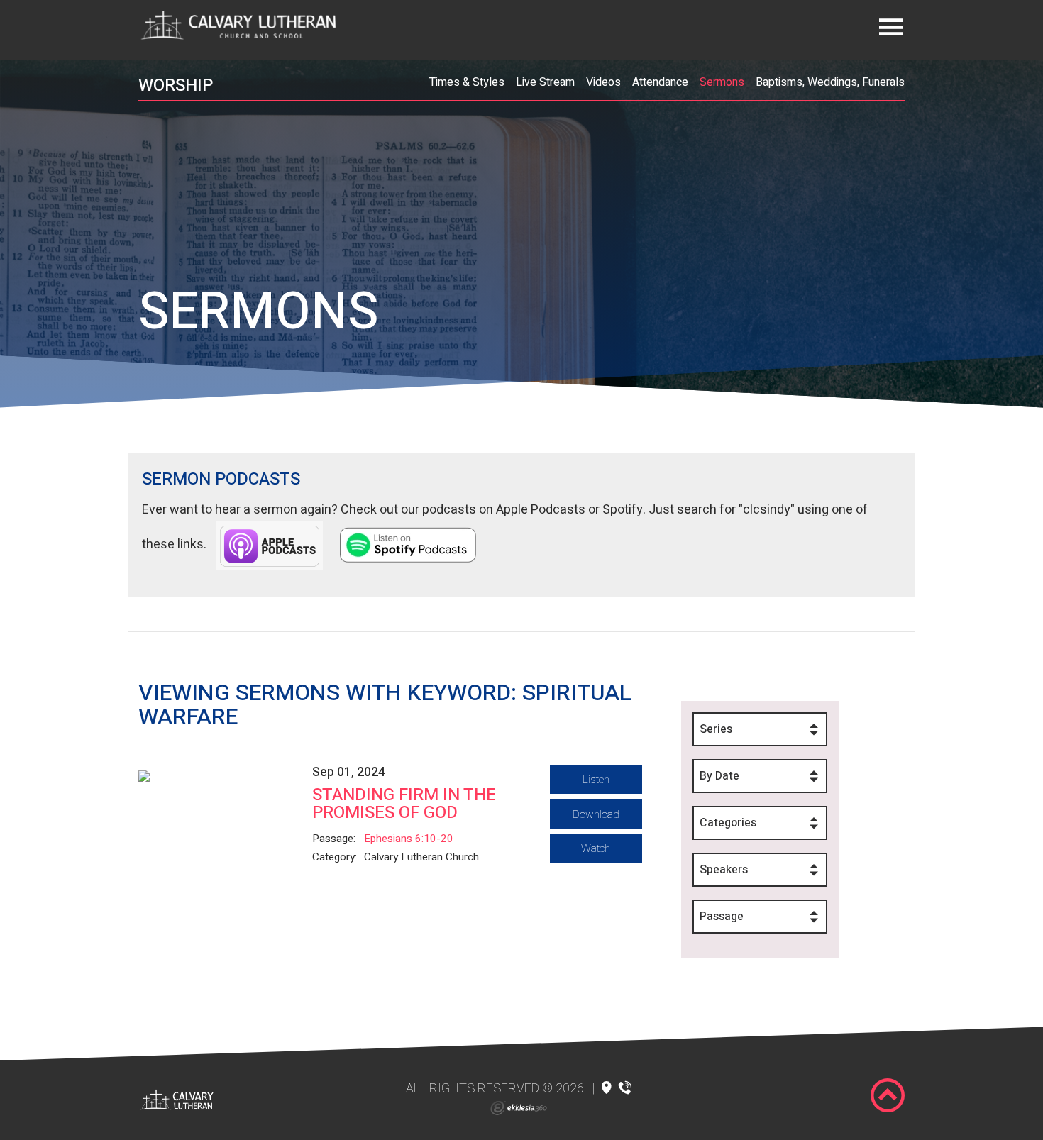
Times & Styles (466, 82)
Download (596, 814)
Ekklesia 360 (518, 1108)
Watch (595, 848)
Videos (603, 82)
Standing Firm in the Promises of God (404, 803)
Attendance (660, 82)
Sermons (722, 82)
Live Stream (545, 82)
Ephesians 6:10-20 (408, 838)
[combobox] (759, 729)
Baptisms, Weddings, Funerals (830, 82)
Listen (596, 779)
